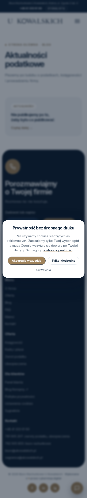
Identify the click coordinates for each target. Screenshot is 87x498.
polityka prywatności (57, 250)
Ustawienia (43, 270)
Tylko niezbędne (63, 260)
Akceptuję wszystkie (26, 260)
